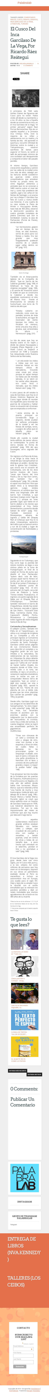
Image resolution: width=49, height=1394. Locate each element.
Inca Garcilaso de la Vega (21, 22)
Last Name (17, 1359)
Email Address (22, 1346)
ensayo (26, 19)
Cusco (19, 19)
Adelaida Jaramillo (26, 63)
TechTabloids (13, 1391)
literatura (15, 24)
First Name (17, 1352)
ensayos (34, 19)
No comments (31, 64)
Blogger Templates (33, 1391)
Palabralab (24, 2)
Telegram (13, 1225)
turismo (24, 24)
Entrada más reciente (17, 1071)
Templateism (35, 1389)
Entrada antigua (34, 1074)
